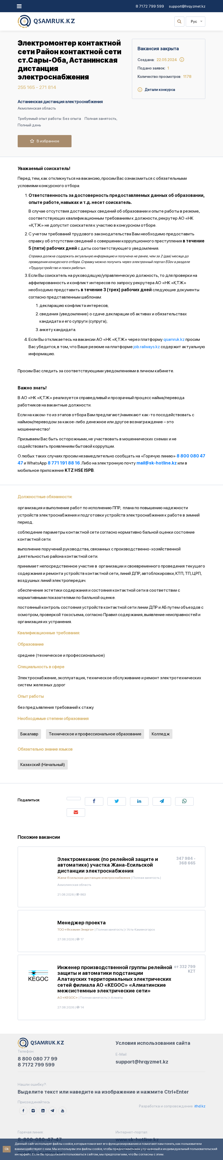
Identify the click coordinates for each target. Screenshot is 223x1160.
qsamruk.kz (174, 339)
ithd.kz (199, 1106)
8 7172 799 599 (150, 6)
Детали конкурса (158, 89)
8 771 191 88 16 (64, 463)
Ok (7, 1149)
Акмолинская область (37, 108)
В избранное (46, 141)
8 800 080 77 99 (37, 1059)
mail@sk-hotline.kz (157, 463)
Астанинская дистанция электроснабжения (60, 101)
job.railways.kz (147, 346)
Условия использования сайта (153, 1043)
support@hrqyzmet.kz (187, 6)
